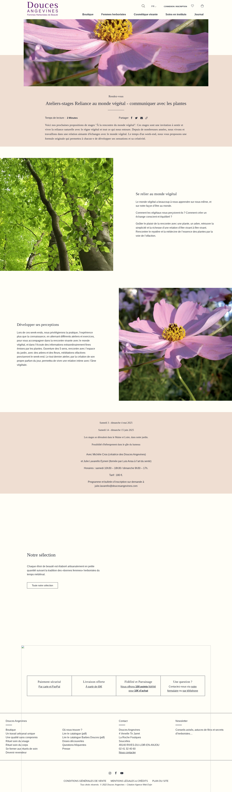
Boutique (87, 14)
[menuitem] (175, 8)
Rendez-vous (116, 96)
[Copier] (146, 118)
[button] (139, 559)
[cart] (200, 8)
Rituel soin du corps (17, 745)
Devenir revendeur (16, 752)
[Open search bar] (143, 6)
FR (152, 6)
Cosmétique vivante (146, 14)
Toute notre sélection (42, 585)
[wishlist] (193, 8)
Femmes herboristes (113, 14)
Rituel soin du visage (17, 741)
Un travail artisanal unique (20, 733)
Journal (198, 14)
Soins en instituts (176, 14)
